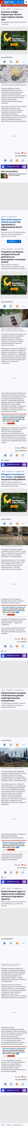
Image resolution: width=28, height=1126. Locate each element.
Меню (2, 2)
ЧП (5, 882)
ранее (14, 789)
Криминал (6, 454)
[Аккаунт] (26, 2)
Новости (3, 5)
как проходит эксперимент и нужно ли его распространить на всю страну (13, 413)
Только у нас (10, 5)
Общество (9, 9)
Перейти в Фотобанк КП (21, 85)
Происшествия (10, 247)
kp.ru (25, 151)
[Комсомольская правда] (9, 2)
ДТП (5, 656)
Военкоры (18, 5)
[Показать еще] (23, 62)
